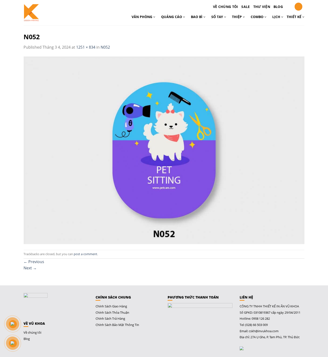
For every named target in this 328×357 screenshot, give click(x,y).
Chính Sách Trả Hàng (110, 318)
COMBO (257, 16)
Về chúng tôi (225, 6)
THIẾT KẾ (294, 16)
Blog (278, 6)
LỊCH (276, 16)
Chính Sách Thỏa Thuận (112, 312)
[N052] (164, 149)
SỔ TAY (217, 16)
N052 (105, 47)
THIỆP (237, 16)
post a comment (85, 254)
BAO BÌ (197, 16)
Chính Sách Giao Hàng (111, 306)
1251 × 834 (85, 47)
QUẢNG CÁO (172, 16)
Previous (34, 261)
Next (30, 268)
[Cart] (288, 6)
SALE (245, 6)
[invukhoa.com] (44, 12)
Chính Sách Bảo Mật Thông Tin (117, 325)
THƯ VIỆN (261, 6)
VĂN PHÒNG (142, 16)
